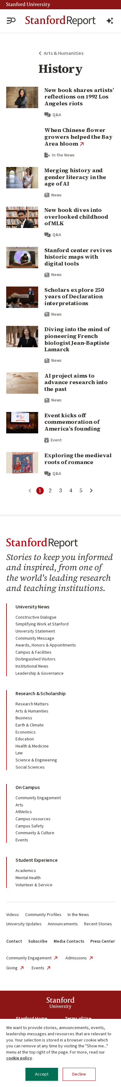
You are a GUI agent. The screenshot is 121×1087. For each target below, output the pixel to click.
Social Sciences (30, 767)
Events (22, 840)
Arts (19, 805)
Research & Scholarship (40, 693)
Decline (79, 1074)
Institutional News (32, 666)
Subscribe (37, 941)
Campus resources (33, 819)
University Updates (24, 924)
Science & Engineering (36, 760)
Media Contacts (69, 941)
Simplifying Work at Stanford (42, 624)
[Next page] (91, 490)
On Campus (28, 787)
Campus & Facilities (34, 652)
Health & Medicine (32, 746)
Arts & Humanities (32, 711)
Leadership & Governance (40, 673)
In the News (78, 915)
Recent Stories (98, 924)
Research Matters (32, 704)
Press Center (102, 941)
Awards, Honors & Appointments (46, 645)
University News (32, 606)
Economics (26, 732)
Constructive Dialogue (36, 617)
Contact (14, 941)
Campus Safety (30, 826)
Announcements (63, 924)
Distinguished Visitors (36, 659)
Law (19, 753)
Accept (41, 1074)
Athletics (24, 812)
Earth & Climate (30, 725)
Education (25, 739)
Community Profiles (43, 915)
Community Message (35, 638)
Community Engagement (38, 798)
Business (24, 718)
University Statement (35, 631)
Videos (12, 915)
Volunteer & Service (34, 885)
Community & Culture (35, 833)
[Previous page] (30, 490)
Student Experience (36, 860)
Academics (26, 871)
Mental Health (28, 878)
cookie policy (19, 1058)
